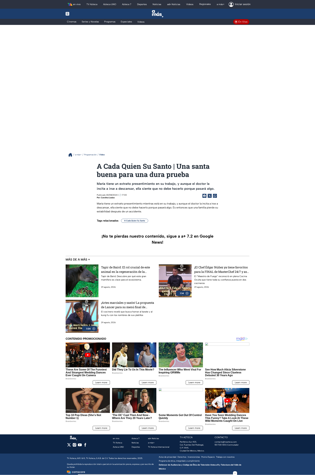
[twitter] (69, 445)
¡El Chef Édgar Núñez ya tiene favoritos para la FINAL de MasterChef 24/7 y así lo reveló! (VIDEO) (221, 269)
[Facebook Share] (204, 196)
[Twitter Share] (210, 196)
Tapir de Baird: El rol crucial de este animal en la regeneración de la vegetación (125, 269)
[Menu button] (79, 14)
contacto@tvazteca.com (226, 442)
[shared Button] (215, 196)
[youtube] (80, 445)
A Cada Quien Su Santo (134, 221)
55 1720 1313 (220, 445)
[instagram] (74, 445)
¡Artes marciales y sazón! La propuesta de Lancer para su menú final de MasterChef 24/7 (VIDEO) (127, 305)
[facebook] (85, 445)
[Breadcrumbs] (71, 155)
